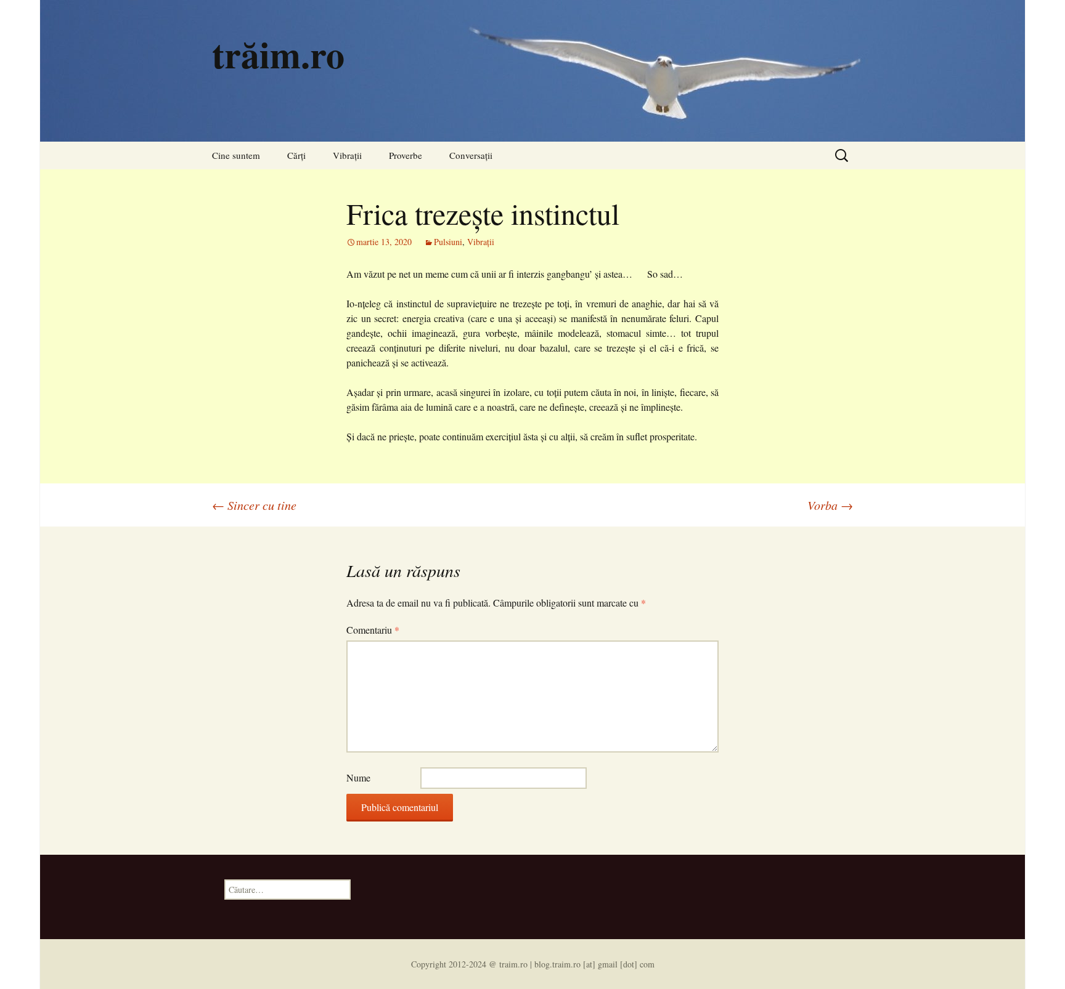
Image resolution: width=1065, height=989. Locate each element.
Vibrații (347, 155)
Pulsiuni (448, 242)
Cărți (296, 155)
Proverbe (405, 155)
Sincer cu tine (254, 505)
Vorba (830, 505)
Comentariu (372, 629)
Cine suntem (236, 155)
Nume (358, 777)
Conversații (470, 155)
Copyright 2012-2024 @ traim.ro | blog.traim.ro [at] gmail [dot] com (533, 964)
